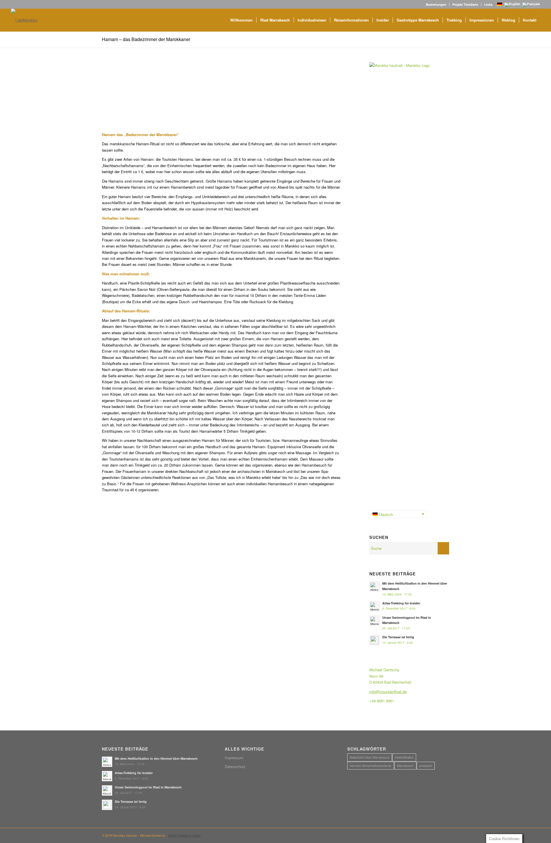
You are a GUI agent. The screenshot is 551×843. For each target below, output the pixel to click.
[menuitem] (436, 4)
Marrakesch (405, 765)
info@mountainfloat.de (388, 691)
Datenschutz (235, 766)
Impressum (234, 757)
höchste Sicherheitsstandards (370, 765)
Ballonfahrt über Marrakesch (369, 757)
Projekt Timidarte (465, 4)
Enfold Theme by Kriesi (184, 835)
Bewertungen (436, 4)
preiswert (425, 765)
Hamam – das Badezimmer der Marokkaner (146, 39)
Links (488, 4)
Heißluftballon (404, 757)
